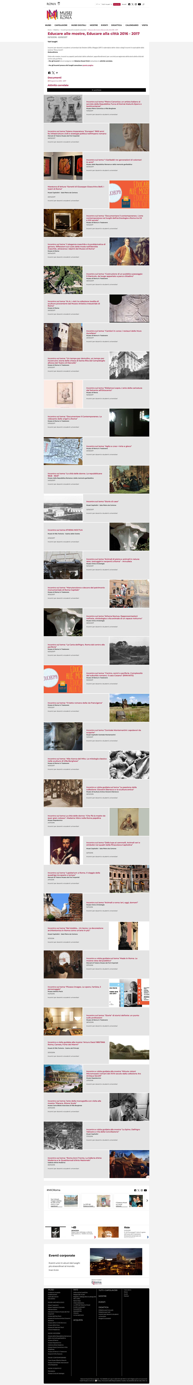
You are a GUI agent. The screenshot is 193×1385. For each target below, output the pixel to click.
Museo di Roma (53, 1340)
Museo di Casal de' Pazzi (56, 1327)
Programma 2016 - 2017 (58, 81)
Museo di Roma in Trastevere (57, 1351)
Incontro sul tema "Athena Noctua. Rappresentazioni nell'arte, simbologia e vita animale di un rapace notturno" (114, 617)
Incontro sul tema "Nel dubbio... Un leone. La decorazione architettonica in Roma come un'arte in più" (75, 929)
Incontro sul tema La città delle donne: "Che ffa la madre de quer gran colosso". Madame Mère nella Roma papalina (76, 817)
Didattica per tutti (104, 1312)
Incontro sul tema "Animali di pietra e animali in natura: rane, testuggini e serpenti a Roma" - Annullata (113, 560)
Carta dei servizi (53, 1296)
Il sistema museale (54, 1292)
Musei (48, 25)
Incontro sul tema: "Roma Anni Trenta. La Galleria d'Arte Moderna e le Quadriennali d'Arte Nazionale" (75, 1159)
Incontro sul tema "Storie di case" (102, 501)
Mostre (94, 25)
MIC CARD (76, 1298)
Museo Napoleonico (54, 1342)
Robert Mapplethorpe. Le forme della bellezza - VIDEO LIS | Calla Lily (82, 1233)
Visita (145, 25)
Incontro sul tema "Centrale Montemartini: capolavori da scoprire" (113, 731)
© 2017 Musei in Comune (87, 1380)
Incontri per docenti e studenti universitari (73, 30)
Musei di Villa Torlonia (55, 1354)
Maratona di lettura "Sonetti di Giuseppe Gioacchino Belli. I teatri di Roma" (76, 188)
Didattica (116, 25)
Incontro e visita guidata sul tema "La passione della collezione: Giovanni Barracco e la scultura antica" (111, 788)
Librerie (76, 1313)
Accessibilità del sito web (134, 1380)
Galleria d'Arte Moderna (56, 1345)
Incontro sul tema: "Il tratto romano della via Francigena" (75, 703)
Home (50, 30)
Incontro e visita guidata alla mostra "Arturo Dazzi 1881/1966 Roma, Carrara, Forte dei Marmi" (76, 1043)
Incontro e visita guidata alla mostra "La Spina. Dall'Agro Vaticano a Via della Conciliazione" (113, 1130)
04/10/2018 (135, 1234)
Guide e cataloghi (79, 1307)
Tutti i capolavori (108, 1290)
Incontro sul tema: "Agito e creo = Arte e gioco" (109, 446)
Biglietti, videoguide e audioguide (84, 1296)
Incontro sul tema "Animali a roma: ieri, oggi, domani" (112, 902)
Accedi (124, 4)
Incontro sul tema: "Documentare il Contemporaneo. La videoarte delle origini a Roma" (75, 417)
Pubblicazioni (52, 1294)
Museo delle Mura (54, 1325)
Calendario (132, 25)
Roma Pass (77, 1301)
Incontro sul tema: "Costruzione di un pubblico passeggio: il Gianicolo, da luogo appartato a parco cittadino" (114, 275)
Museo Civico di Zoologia (56, 1373)
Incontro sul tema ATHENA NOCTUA (65, 530)
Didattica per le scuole (106, 1310)
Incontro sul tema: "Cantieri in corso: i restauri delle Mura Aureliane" (113, 332)
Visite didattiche (78, 1303)
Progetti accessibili (105, 1318)
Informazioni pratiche (80, 1292)
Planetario (51, 1371)
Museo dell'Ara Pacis (54, 1316)
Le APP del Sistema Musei (88, 1205)
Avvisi (126, 1294)
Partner (126, 1296)
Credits (124, 1380)
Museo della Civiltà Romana (57, 1323)
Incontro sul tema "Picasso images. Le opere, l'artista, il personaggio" (74, 988)
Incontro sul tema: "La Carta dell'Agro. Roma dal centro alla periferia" (76, 646)
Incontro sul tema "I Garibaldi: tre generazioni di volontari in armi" (114, 161)
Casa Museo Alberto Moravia (57, 1360)
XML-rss (145, 1380)
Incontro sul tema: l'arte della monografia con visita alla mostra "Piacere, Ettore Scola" (74, 1102)
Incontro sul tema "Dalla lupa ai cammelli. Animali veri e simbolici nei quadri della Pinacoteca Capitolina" (113, 843)
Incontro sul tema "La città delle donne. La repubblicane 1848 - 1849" (75, 474)
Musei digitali (78, 25)
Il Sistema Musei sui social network (121, 1204)
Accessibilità (77, 1309)
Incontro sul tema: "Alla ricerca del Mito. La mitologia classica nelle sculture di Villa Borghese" (77, 760)
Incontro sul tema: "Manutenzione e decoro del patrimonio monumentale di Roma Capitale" (76, 588)
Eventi (104, 25)
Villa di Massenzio (54, 1329)
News (126, 1292)
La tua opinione (78, 1315)
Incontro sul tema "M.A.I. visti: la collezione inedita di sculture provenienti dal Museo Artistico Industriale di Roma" (74, 303)
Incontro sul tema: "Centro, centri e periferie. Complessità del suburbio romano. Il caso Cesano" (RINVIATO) (114, 674)
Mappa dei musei (79, 1294)
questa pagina (87, 65)
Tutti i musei (106, 4)
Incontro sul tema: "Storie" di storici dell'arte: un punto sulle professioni (112, 1016)
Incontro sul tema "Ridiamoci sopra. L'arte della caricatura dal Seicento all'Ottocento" (114, 389)
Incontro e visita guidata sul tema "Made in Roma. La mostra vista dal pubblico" (111, 959)
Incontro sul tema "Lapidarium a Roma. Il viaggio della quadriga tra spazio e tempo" (74, 874)
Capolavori (61, 25)
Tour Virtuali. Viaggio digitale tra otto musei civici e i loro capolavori (56, 1202)
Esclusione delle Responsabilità (111, 1380)
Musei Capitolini (53, 1305)
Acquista (117, 4)
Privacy (99, 1380)
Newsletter (51, 1298)
